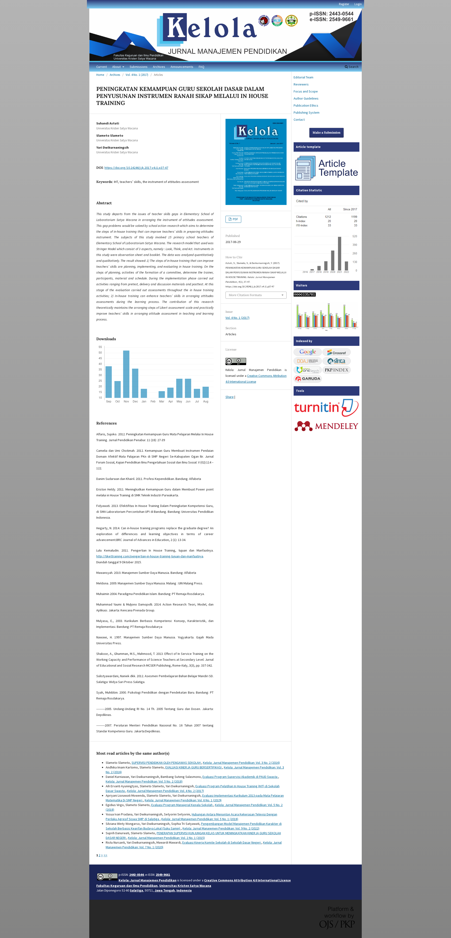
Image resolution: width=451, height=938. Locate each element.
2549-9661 (163, 874)
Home (100, 75)
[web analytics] (305, 295)
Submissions (139, 67)
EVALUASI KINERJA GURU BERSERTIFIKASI (193, 767)
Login (358, 4)
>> (105, 855)
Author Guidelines (306, 98)
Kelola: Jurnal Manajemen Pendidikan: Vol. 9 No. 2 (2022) (221, 828)
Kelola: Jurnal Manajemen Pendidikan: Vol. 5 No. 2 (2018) (144, 781)
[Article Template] (326, 181)
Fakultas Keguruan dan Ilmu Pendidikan (127, 886)
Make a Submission (326, 133)
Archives (159, 67)
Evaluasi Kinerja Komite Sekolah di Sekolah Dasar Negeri (221, 842)
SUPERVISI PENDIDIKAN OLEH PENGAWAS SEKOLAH (166, 762)
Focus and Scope (306, 91)
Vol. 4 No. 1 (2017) (137, 75)
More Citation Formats (245, 295)
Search (353, 67)
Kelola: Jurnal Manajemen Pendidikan (147, 880)
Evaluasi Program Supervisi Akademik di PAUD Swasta (240, 777)
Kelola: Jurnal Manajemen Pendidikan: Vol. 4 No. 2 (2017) (165, 791)
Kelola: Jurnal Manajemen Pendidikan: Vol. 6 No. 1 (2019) (183, 800)
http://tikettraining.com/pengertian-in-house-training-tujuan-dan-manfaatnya (149, 556)
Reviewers (301, 84)
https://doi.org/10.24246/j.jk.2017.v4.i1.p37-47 (136, 168)
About (116, 67)
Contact (299, 119)
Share (230, 397)
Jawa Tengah (165, 890)
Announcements (182, 67)
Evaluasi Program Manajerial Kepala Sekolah (182, 805)
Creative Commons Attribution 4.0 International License (247, 880)
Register (344, 4)
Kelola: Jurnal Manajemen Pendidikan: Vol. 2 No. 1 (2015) (166, 838)
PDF (235, 219)
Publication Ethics (306, 105)
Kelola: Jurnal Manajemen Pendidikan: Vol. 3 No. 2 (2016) (241, 762)
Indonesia (184, 890)
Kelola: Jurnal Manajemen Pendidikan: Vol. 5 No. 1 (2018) (199, 819)
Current (101, 67)
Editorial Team (303, 77)
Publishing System (306, 112)
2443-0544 (136, 874)
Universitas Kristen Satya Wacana (185, 886)
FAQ (201, 67)
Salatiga (136, 890)
